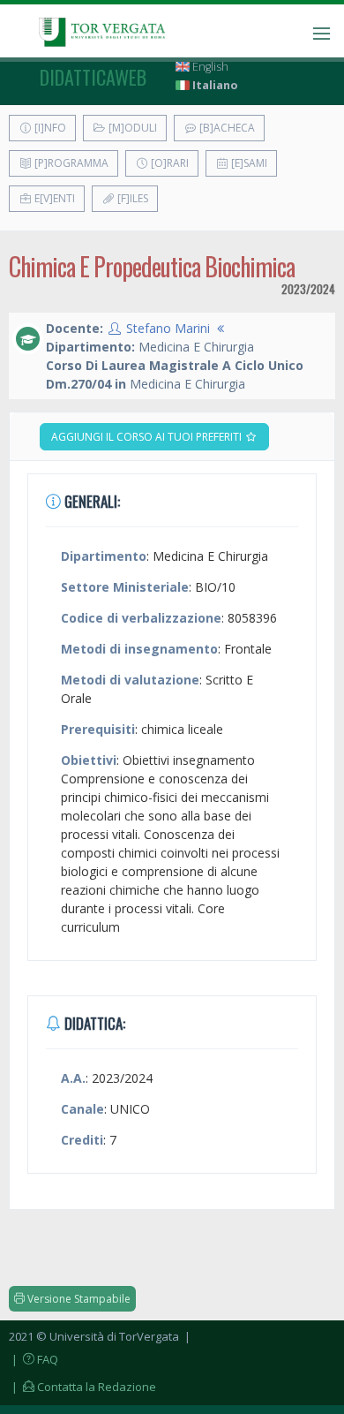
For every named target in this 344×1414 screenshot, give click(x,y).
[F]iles (131, 198)
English (209, 66)
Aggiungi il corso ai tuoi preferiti (147, 436)
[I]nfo (49, 127)
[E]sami (247, 162)
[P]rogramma (70, 162)
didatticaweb (93, 77)
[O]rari (168, 162)
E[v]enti (53, 198)
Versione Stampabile (78, 1298)
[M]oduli (131, 127)
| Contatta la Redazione (82, 1387)
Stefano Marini (168, 328)
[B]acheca (226, 127)
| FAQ (33, 1359)
